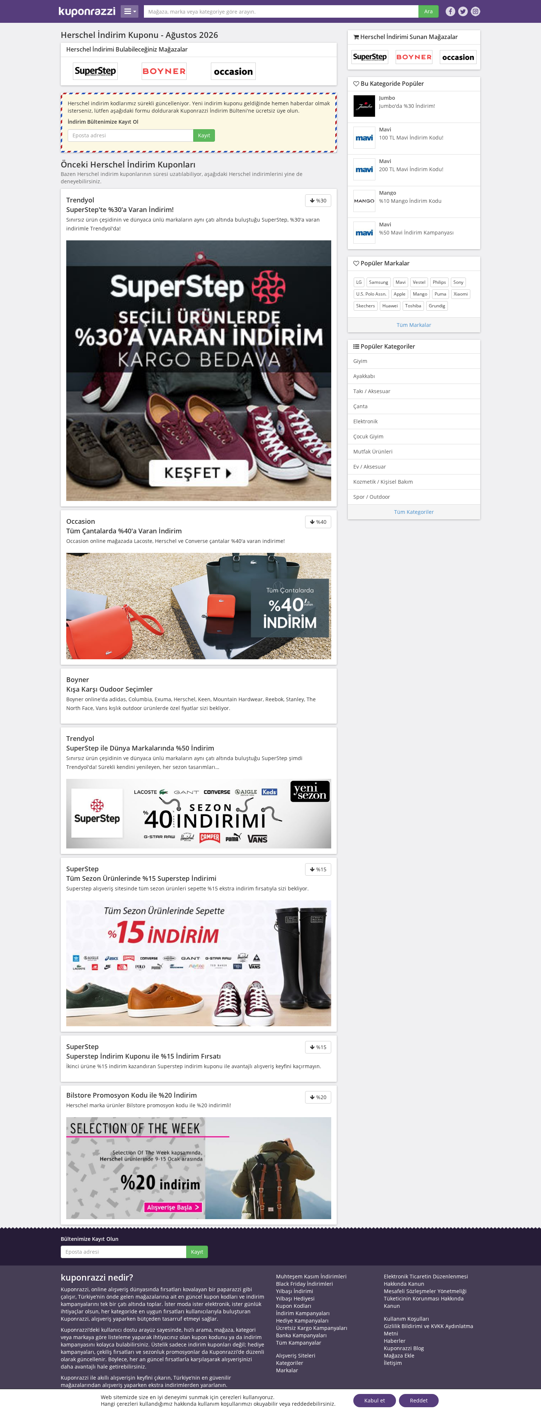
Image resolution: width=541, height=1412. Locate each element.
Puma (440, 294)
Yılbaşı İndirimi (294, 1291)
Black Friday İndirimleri (304, 1283)
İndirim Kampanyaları (303, 1313)
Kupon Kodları (293, 1305)
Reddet (419, 1400)
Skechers (365, 306)
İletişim (393, 1362)
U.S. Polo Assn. (371, 294)
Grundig (437, 306)
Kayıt (204, 135)
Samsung (378, 282)
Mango (420, 294)
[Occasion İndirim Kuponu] (233, 71)
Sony (458, 282)
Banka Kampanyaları (301, 1335)
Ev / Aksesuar (369, 466)
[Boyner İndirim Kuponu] (164, 71)
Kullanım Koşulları (406, 1318)
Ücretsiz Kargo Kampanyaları (311, 1327)
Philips (439, 282)
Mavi (401, 282)
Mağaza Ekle (399, 1355)
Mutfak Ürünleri (373, 451)
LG (359, 282)
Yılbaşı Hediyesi (295, 1298)
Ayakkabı (364, 376)
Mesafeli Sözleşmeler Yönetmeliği (425, 1291)
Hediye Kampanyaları (302, 1320)
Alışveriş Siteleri (295, 1355)
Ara (428, 11)
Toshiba (413, 306)
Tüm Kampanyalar (298, 1342)
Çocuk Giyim (368, 436)
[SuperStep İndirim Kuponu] (95, 71)
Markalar (287, 1370)
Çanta (360, 406)
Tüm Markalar (414, 324)
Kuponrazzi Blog (404, 1348)
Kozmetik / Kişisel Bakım (383, 481)
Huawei (390, 306)
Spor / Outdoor (371, 496)
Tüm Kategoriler (414, 511)
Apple (400, 294)
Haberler (395, 1340)
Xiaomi (461, 294)
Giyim (360, 360)
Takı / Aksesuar (371, 391)
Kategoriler (289, 1362)
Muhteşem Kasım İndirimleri (311, 1276)
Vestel (419, 282)
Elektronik (365, 421)
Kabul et (374, 1400)
